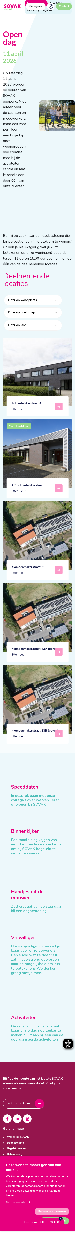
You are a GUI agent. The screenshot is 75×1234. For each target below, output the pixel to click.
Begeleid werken (17, 1148)
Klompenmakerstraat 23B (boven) (34, 733)
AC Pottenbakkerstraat (27, 488)
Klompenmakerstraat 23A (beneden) (36, 652)
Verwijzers (35, 6)
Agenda (47, 10)
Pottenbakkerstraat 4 (26, 406)
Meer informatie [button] (16, 1202)
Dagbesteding (15, 1143)
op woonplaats (22, 300)
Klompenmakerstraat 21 (28, 570)
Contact (64, 6)
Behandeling (14, 1154)
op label (17, 325)
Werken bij (33, 10)
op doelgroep (21, 312)
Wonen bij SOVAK (18, 1137)
